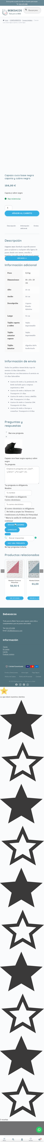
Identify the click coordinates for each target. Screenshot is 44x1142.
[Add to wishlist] (8, 166)
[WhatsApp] (28, 685)
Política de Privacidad (25, 677)
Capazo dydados (27, 20)
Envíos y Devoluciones (11, 673)
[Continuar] (8, 534)
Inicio (6, 20)
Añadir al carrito (22, 213)
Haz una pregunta (16, 543)
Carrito (5, 652)
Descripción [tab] (11, 226)
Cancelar (12, 530)
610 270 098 (23, 4)
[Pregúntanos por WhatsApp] (39, 1130)
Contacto (38, 677)
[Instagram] (20, 685)
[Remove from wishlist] (8, 170)
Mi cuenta (6, 649)
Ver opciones (15, 598)
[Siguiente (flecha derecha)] (40, 571)
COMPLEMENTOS (15, 20)
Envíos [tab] (36, 226)
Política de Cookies (10, 677)
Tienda (5, 647)
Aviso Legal (24, 673)
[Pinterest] (24, 685)
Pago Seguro (35, 673)
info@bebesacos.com (14, 631)
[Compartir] (2, 1134)
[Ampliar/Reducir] (2, 1123)
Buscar (13, 1139)
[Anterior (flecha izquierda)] (4, 571)
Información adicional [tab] (24, 227)
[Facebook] (16, 685)
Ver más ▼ (22, 258)
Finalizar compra (8, 654)
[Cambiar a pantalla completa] (2, 1129)
